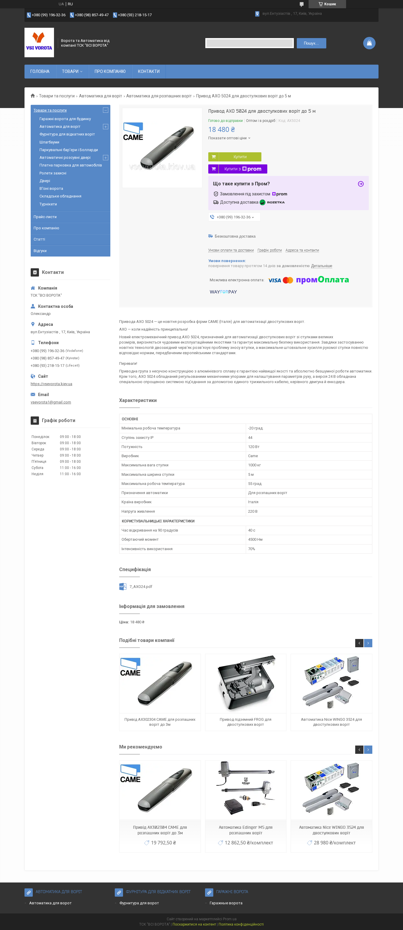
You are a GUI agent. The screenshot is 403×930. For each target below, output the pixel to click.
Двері (45, 181)
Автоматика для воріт (100, 96)
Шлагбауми (49, 142)
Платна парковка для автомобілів (71, 165)
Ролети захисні (53, 173)
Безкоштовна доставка (235, 236)
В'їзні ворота (51, 188)
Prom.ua (230, 919)
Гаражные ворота (226, 903)
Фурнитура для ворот (139, 903)
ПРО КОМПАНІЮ (110, 71)
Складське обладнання (60, 196)
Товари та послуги (57, 96)
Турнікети (48, 204)
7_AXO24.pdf (141, 586)
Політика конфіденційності (241, 924)
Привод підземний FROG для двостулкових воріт (245, 721)
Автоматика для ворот (50, 903)
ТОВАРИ (70, 71)
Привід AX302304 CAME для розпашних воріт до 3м (159, 721)
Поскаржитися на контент (194, 924)
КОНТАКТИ (149, 71)
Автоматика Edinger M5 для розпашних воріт (246, 830)
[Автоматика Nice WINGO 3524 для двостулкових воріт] (331, 683)
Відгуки (40, 251)
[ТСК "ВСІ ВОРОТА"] (39, 43)
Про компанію (46, 228)
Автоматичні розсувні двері (65, 157)
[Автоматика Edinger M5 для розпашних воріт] (245, 790)
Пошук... (311, 43)
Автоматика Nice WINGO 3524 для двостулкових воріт (331, 721)
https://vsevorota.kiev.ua (51, 384)
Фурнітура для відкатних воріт (67, 134)
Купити (240, 156)
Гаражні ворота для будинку (65, 119)
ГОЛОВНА (40, 71)
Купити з (233, 168)
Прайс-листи (45, 217)
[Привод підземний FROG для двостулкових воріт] (245, 683)
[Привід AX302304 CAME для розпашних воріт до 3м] (159, 683)
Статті (39, 239)
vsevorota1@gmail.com (51, 402)
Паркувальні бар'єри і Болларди (69, 150)
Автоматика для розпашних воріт (159, 96)
